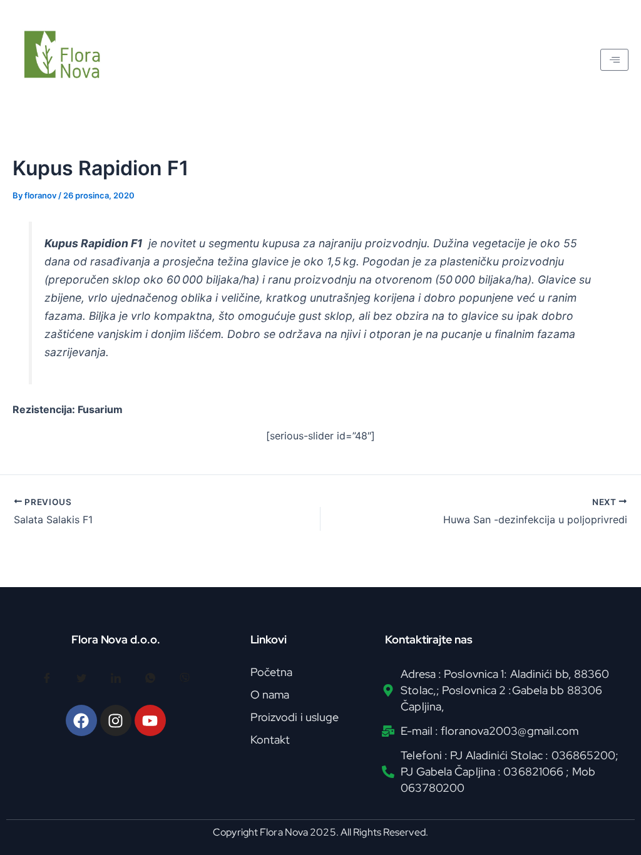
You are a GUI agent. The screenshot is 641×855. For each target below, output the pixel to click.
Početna (271, 672)
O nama (270, 694)
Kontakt (270, 739)
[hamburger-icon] (614, 60)
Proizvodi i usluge (294, 717)
